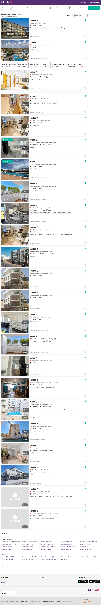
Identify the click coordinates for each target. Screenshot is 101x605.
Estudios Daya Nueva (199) (9, 544)
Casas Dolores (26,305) (8, 557)
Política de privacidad (48, 601)
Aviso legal (24, 601)
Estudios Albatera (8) (66, 549)
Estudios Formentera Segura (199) (88, 541)
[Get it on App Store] (94, 581)
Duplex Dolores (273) (66, 559)
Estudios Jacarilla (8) (27, 549)
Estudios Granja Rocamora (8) (68, 546)
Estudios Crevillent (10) (27, 546)
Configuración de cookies (64, 601)
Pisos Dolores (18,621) (66, 557)
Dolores (4, 568)
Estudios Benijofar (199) (47, 544)
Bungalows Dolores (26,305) (29, 557)
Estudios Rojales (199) (27, 544)
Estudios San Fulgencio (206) (29, 541)
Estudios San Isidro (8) (85, 549)
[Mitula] (6, 2)
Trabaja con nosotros (6, 580)
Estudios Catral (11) (7, 546)
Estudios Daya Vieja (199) (67, 544)
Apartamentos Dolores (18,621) (88, 557)
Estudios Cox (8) (84, 546)
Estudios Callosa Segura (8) (48, 546)
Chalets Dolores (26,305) (47, 557)
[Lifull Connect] (92, 602)
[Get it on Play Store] (83, 581)
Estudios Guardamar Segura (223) (11, 541)
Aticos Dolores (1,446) (27, 559)
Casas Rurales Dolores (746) (48, 559)
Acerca (3, 582)
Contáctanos (45, 580)
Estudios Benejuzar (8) (47, 549)
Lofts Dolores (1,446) (7, 559)
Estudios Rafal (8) (6, 549)
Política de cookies (35, 601)
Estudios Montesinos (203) (48, 541)
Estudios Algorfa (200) (66, 541)
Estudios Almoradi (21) (85, 544)
